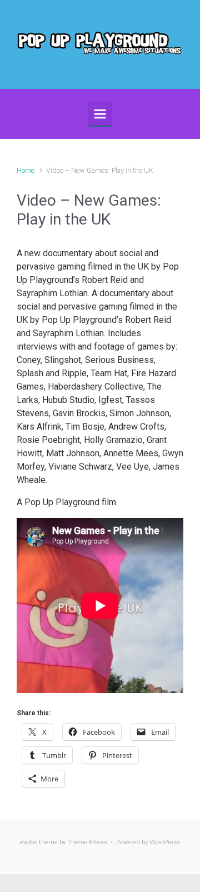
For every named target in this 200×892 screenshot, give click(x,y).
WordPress (164, 842)
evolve (28, 842)
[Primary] (100, 114)
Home (25, 170)
